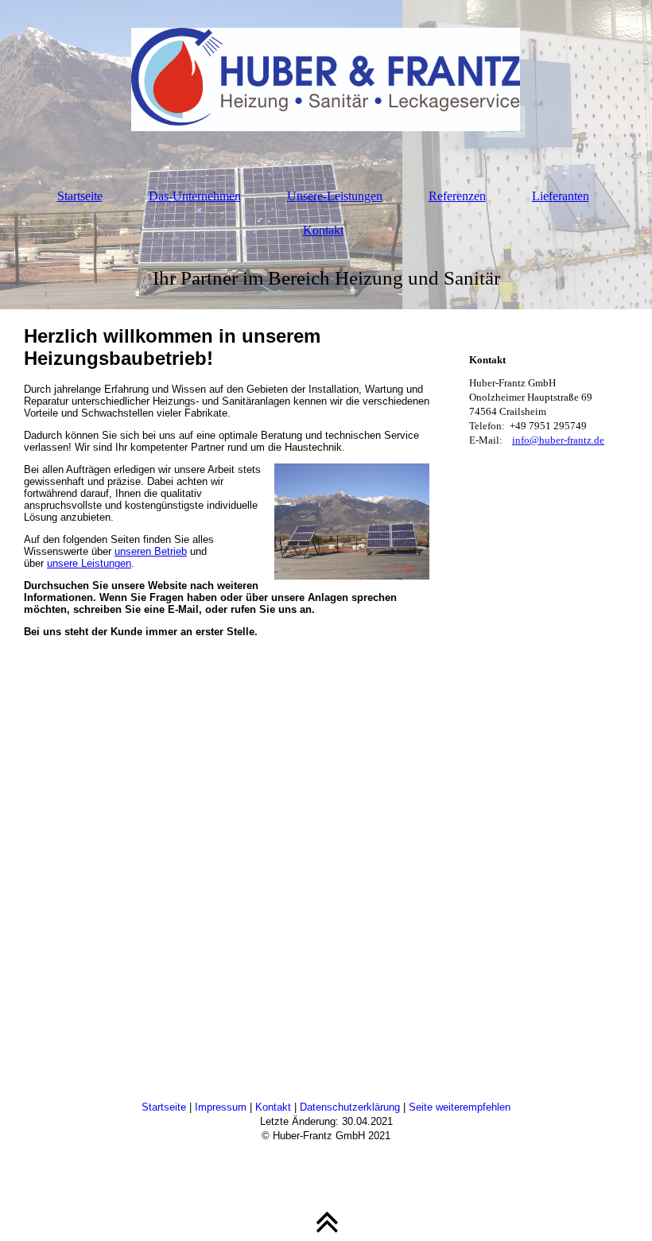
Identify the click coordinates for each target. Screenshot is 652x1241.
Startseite (80, 196)
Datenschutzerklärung (350, 1107)
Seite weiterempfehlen (459, 1107)
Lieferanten (560, 196)
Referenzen (457, 196)
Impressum (220, 1107)
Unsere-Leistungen (334, 196)
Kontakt (323, 230)
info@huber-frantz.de (558, 440)
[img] (326, 79)
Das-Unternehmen (195, 196)
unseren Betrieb (150, 551)
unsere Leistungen (89, 563)
